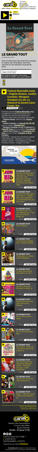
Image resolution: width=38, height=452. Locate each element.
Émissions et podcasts (28, 7)
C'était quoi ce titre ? (14, 437)
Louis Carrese (20, 449)
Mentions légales (31, 449)
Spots (22, 441)
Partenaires (9, 441)
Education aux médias (28, 8)
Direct (15, 12)
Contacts (10, 439)
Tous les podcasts (28, 407)
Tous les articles (28, 409)
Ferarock (24, 444)
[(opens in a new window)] (4, 434)
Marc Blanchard (31, 448)
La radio (23, 1)
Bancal (16, 14)
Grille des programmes (23, 4)
